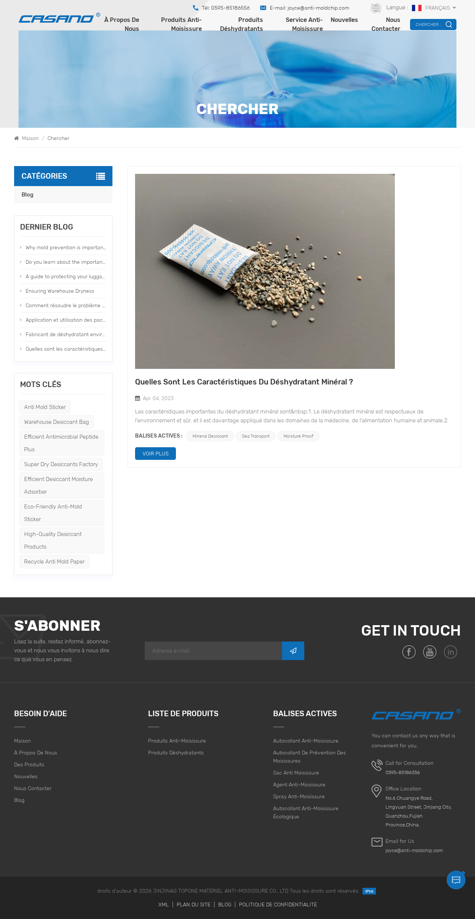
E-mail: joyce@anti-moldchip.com (309, 7)
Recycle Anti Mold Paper (54, 561)
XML (163, 904)
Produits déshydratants (241, 24)
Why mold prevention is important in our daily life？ (66, 247)
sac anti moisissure (296, 772)
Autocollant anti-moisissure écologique (305, 812)
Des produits (29, 764)
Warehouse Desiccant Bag (56, 421)
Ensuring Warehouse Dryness (60, 291)
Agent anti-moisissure (299, 784)
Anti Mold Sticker (45, 406)
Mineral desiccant (210, 436)
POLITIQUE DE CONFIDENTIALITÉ (278, 904)
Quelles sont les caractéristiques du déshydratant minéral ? (66, 348)
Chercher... (429, 24)
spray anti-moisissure (299, 796)
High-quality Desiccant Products (53, 540)
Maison (29, 138)
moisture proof (298, 436)
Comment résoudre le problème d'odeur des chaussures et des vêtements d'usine (66, 305)
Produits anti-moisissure (181, 24)
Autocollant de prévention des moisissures (309, 756)
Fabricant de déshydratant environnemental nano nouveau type (66, 334)
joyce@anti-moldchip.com (414, 850)
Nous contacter (385, 24)
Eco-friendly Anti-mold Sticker (53, 513)
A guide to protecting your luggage (66, 276)
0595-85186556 (403, 772)
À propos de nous (121, 24)
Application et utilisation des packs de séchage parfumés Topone (66, 319)
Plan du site (193, 904)
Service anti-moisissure (304, 24)
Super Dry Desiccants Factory (61, 464)
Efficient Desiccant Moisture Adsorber (58, 485)
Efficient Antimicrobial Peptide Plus (61, 443)
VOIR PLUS (155, 453)
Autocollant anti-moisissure (305, 740)
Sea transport (255, 436)
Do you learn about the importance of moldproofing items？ (66, 262)
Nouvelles (344, 19)
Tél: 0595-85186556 (226, 7)
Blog (27, 194)
